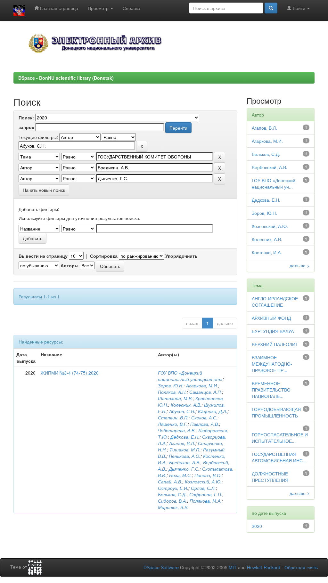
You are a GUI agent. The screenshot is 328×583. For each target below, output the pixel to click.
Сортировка (104, 256)
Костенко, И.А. (267, 252)
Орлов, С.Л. (203, 488)
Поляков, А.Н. (172, 392)
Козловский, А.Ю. (203, 481)
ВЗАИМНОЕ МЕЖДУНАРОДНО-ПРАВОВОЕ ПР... (272, 363)
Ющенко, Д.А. (212, 411)
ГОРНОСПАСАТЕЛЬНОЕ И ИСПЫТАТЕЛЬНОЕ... (280, 437)
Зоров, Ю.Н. (171, 385)
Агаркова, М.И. (202, 385)
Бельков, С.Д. (172, 494)
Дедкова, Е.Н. (185, 436)
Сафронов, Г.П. (205, 494)
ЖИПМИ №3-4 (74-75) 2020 (70, 372)
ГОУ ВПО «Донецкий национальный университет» (190, 375)
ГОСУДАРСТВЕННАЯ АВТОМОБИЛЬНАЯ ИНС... (279, 457)
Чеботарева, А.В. (177, 430)
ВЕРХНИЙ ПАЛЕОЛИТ (275, 344)
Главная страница (58, 8)
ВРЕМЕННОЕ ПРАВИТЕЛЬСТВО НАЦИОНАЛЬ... (271, 389)
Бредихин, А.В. (185, 462)
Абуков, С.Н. (182, 411)
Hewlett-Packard (263, 567)
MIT (233, 567)
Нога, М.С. (180, 475)
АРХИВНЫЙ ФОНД (271, 318)
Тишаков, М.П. (185, 449)
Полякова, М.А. (206, 501)
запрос (26, 127)
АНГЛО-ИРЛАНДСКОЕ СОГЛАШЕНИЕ (275, 301)
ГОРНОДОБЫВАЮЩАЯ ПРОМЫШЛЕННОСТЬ (276, 412)
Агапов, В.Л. (182, 443)
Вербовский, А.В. (269, 167)
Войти (299, 8)
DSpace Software (161, 567)
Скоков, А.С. (204, 417)
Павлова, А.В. (204, 424)
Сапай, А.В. (170, 481)
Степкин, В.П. (173, 417)
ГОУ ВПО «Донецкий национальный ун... (273, 183)
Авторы (69, 265)
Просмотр (99, 8)
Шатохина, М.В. (175, 398)
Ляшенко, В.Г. (173, 424)
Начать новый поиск (44, 190)
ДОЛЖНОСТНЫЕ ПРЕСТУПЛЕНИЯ (270, 476)
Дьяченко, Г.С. (184, 469)
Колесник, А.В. (186, 404)
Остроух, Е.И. (173, 488)
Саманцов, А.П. (205, 392)
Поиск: (26, 117)
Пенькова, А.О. (185, 456)
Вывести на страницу (43, 256)
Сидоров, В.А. (172, 501)
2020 (257, 526)
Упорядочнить (181, 256)
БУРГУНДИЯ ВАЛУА (273, 331)
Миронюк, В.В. (173, 507)
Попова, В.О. (208, 475)
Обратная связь (301, 567)
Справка (131, 8)
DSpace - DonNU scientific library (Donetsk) (66, 78)
